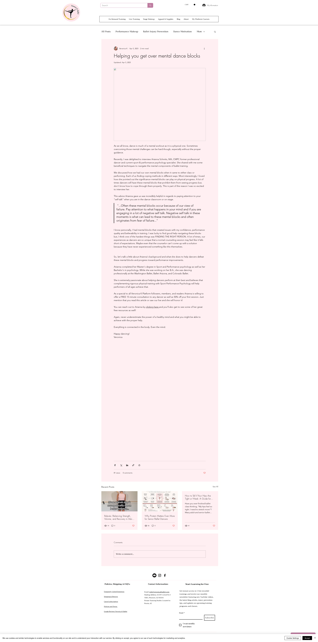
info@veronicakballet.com (159, 592)
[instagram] (160, 575)
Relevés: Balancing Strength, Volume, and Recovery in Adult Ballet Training (118, 517)
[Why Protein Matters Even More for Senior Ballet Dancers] (160, 501)
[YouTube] (154, 575)
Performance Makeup (127, 31)
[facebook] (165, 575)
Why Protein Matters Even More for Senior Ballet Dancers (160, 517)
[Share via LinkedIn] (127, 465)
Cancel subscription (111, 601)
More (199, 31)
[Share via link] (133, 465)
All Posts (106, 31)
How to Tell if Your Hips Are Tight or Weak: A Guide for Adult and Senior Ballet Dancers (200, 497)
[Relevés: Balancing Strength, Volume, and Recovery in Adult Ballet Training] (119, 501)
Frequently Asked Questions (114, 591)
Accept (307, 638)
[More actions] (204, 48)
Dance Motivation (182, 31)
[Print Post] (139, 465)
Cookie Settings (293, 638)
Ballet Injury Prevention (155, 31)
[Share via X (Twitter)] (121, 465)
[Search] (150, 5)
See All (215, 486)
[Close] (315, 638)
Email (182, 613)
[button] (190, 4)
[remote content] (159, 403)
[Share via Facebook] (115, 465)
